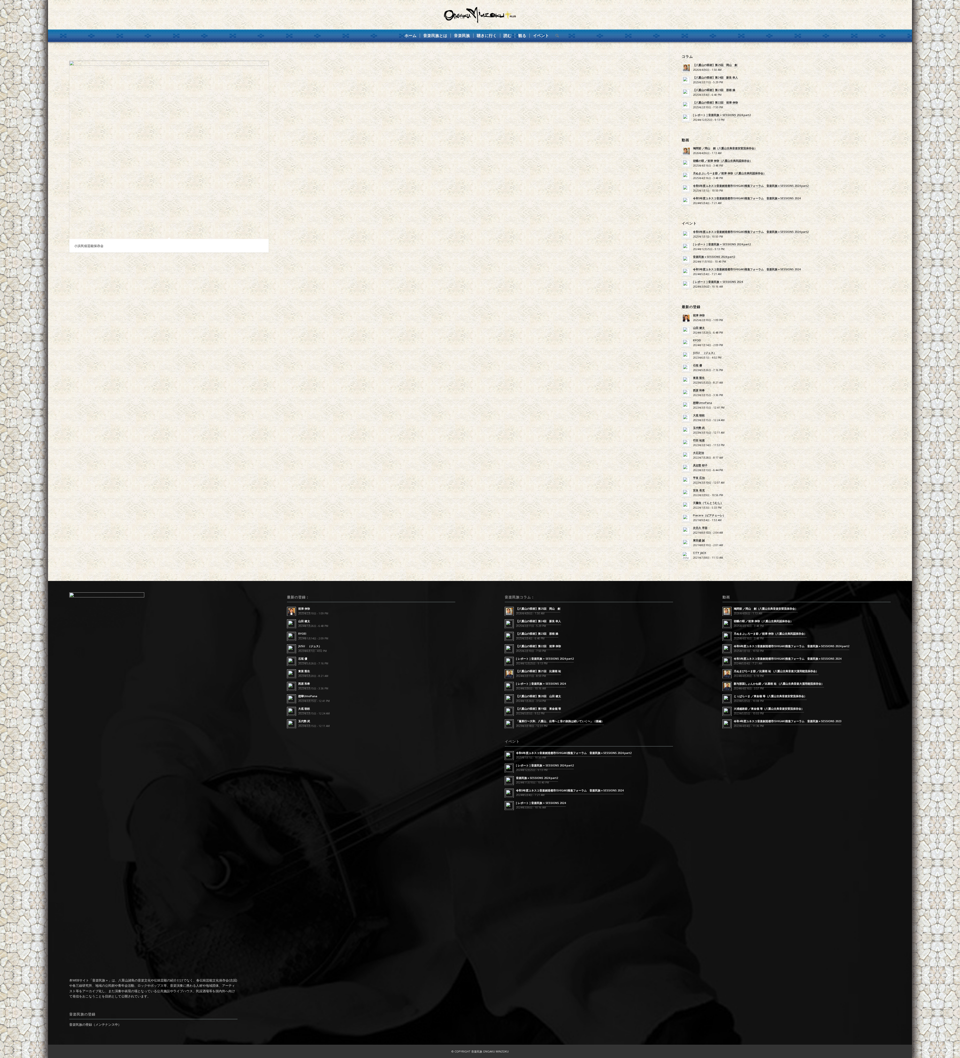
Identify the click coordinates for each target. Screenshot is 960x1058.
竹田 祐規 (699, 440)
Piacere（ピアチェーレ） (709, 515)
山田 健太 (699, 328)
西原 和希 (699, 390)
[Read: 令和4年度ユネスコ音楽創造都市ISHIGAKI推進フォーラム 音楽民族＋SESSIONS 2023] (727, 723)
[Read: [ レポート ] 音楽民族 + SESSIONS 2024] (686, 284)
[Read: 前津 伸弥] (686, 318)
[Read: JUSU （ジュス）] (686, 355)
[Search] (555, 36)
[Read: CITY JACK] (686, 555)
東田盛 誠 (699, 540)
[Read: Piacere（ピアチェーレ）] (686, 518)
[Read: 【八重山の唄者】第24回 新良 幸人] (686, 80)
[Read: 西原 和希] (686, 393)
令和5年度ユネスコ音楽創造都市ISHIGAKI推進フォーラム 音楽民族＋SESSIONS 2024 (746, 198)
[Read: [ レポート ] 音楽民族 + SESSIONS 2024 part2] (686, 117)
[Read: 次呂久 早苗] (686, 530)
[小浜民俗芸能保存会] (169, 150)
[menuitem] (410, 36)
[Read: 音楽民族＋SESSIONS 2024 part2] (686, 259)
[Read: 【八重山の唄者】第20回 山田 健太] (509, 698)
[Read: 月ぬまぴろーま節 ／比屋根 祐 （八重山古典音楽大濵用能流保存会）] (727, 673)
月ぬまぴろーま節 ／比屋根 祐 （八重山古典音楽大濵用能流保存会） (776, 671)
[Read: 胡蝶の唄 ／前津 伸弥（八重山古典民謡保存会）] (686, 163)
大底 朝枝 (699, 415)
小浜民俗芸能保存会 (89, 246)
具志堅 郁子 (700, 465)
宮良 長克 (699, 490)
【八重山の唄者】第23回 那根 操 (714, 90)
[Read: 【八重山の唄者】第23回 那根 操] (686, 92)
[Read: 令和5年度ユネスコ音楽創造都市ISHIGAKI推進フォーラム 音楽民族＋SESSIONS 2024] (686, 201)
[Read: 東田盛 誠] (686, 543)
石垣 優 (697, 365)
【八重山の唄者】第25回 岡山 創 (715, 65)
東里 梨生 (699, 378)
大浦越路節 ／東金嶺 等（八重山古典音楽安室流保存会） (769, 708)
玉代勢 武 (699, 428)
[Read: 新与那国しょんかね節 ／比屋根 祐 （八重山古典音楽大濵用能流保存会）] (727, 686)
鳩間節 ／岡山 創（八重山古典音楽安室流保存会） (725, 148)
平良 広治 (699, 478)
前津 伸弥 (699, 315)
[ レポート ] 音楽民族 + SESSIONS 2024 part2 (722, 115)
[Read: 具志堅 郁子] (686, 468)
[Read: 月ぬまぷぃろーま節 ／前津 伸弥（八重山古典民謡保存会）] (686, 176)
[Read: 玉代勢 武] (686, 430)
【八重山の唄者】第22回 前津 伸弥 (715, 102)
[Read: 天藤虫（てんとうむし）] (686, 505)
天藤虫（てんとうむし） (708, 503)
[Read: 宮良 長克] (686, 493)
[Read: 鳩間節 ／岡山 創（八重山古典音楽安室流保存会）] (686, 151)
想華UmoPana (702, 403)
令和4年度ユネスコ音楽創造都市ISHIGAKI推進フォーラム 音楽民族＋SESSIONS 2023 (787, 721)
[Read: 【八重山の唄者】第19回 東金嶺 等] (509, 711)
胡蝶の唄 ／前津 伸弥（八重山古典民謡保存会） (722, 161)
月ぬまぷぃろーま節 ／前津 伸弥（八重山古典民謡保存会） (729, 173)
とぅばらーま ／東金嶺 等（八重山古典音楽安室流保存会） (770, 696)
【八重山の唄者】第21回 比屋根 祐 (538, 671)
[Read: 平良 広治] (686, 480)
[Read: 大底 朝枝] (686, 418)
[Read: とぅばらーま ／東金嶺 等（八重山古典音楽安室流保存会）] (727, 698)
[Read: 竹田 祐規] (686, 443)
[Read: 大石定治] (686, 455)
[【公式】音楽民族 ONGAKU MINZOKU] (480, 15)
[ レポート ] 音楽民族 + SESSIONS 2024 (718, 282)
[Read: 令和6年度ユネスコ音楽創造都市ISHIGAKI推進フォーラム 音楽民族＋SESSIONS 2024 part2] (686, 188)
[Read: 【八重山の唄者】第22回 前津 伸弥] (686, 105)
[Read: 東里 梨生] (686, 380)
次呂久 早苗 (700, 528)
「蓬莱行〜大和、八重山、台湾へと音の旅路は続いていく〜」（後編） (560, 721)
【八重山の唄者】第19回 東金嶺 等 (538, 708)
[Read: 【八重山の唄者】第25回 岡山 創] (686, 67)
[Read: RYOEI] (686, 343)
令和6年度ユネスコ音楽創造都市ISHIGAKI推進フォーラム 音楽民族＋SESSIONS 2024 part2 (750, 186)
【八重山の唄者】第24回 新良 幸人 (715, 77)
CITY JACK (699, 553)
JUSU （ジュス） (704, 353)
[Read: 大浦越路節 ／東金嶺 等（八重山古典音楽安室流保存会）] (727, 711)
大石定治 (698, 453)
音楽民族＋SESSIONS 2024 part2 (714, 257)
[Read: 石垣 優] (686, 368)
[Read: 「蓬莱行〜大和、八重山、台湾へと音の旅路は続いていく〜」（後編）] (509, 723)
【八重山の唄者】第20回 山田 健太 (538, 696)
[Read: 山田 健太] (686, 330)
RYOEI (697, 340)
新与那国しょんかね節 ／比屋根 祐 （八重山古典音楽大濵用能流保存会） (779, 683)
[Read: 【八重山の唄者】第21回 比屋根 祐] (509, 673)
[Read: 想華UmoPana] (686, 405)
